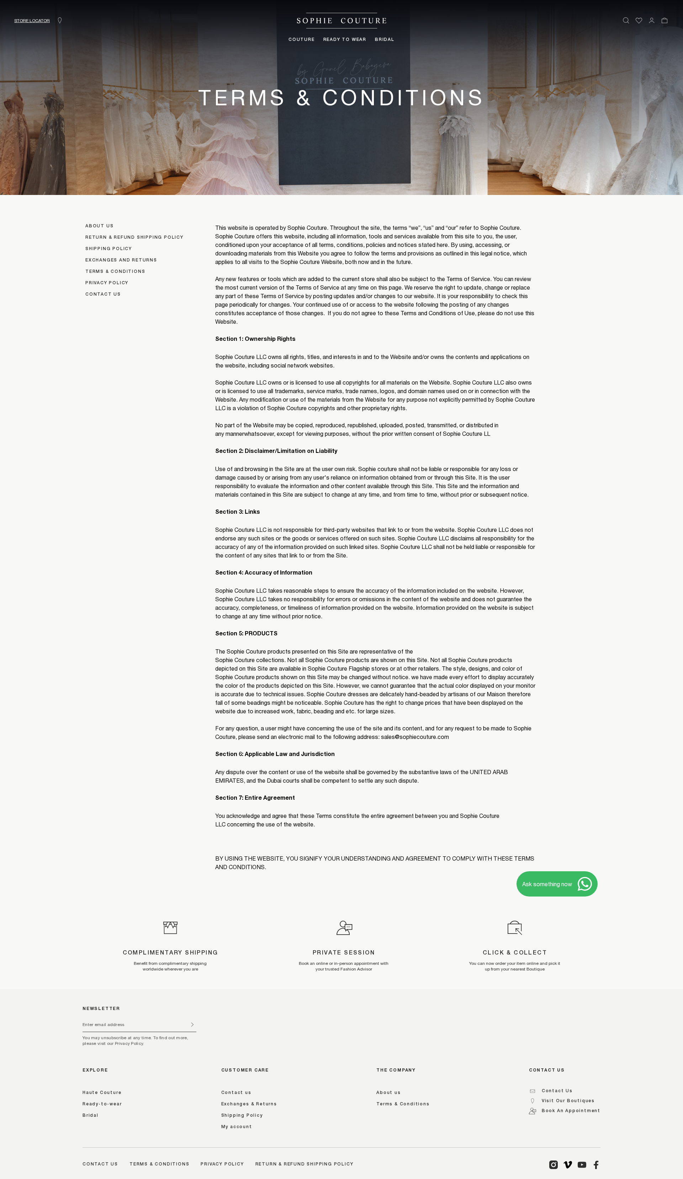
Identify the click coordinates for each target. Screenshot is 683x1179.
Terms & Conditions (115, 272)
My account (236, 1127)
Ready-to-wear (102, 1104)
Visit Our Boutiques (568, 1101)
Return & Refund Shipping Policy (134, 238)
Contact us (103, 294)
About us (99, 226)
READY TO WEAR (344, 40)
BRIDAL (385, 40)
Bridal (91, 1116)
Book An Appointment (571, 1111)
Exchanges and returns (121, 260)
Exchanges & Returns (249, 1104)
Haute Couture (102, 1093)
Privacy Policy (222, 1164)
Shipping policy (108, 249)
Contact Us (557, 1091)
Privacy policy (106, 283)
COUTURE (301, 40)
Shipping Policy (242, 1116)
